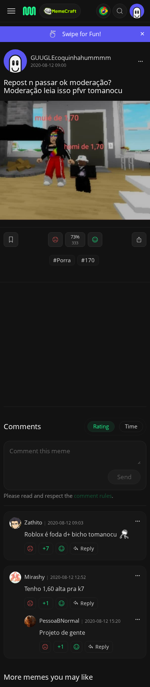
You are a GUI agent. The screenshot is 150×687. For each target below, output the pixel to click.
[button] (119, 11)
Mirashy (34, 576)
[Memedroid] (29, 11)
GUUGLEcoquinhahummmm (71, 57)
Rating (101, 426)
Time (131, 426)
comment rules (93, 495)
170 (90, 260)
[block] (140, 61)
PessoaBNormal (59, 620)
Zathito (33, 522)
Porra (64, 260)
